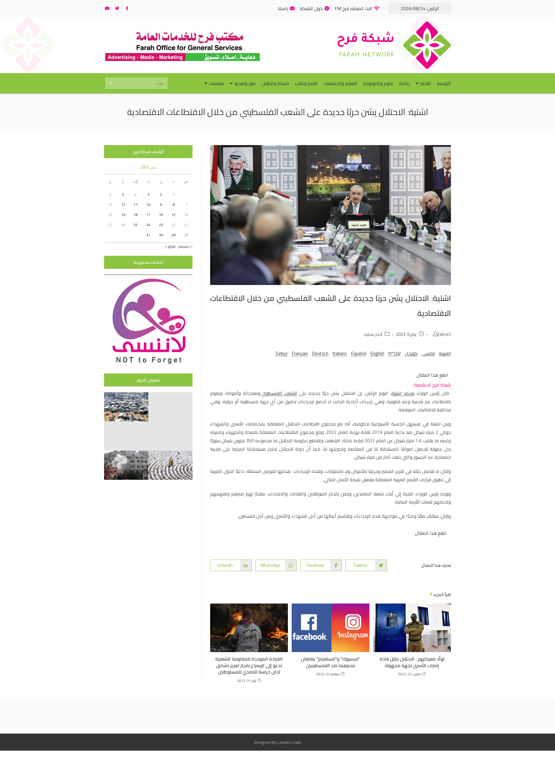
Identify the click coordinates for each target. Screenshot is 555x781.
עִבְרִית (394, 353)
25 (136, 224)
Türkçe (281, 353)
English (377, 353)
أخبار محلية (373, 334)
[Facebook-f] (127, 8)
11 (136, 204)
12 (123, 204)
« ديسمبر (185, 246)
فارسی (428, 353)
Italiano (339, 353)
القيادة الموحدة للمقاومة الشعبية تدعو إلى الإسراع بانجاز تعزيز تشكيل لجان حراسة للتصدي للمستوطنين (249, 665)
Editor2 (444, 334)
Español (358, 353)
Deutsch (320, 353)
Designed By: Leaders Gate (277, 742)
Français (300, 353)
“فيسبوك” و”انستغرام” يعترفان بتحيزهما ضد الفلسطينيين (330, 662)
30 (161, 235)
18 (136, 214)
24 (148, 224)
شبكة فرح (366, 40)
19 (123, 214)
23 (161, 224)
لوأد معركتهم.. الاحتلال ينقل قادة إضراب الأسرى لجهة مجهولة (412, 662)
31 (148, 235)
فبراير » (170, 246)
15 (173, 214)
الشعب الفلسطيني (279, 393)
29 (173, 235)
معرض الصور (148, 380)
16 (161, 214)
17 (148, 214)
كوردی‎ (411, 353)
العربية (445, 353)
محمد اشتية (403, 393)
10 (148, 204)
